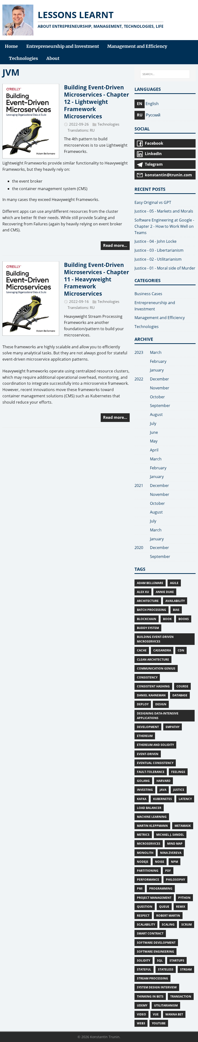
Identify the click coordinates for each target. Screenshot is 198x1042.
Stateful (144, 969)
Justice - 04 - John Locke (155, 241)
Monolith (145, 853)
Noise (159, 862)
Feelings (178, 772)
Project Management (154, 898)
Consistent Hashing (153, 686)
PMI (139, 888)
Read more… (115, 245)
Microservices (148, 844)
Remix (180, 907)
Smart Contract (150, 933)
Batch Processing (151, 610)
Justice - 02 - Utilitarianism (158, 259)
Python (184, 898)
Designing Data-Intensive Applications (157, 715)
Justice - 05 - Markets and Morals (163, 211)
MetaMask (183, 826)
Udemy (142, 1005)
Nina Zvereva (170, 853)
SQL (160, 960)
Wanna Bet (174, 1014)
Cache (142, 650)
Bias (176, 610)
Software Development (156, 943)
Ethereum (145, 736)
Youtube (159, 1023)
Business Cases (148, 293)
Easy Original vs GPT (152, 202)
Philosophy (175, 880)
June (154, 432)
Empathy (172, 727)
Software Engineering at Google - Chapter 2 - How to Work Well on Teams (164, 226)
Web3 (141, 1023)
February (158, 361)
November (159, 388)
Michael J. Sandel (170, 835)
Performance (148, 880)
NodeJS (142, 862)
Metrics (143, 835)
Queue (164, 907)
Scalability (146, 924)
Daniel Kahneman (151, 695)
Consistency (147, 677)
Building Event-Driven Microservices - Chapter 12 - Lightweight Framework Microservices (96, 101)
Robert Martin (168, 916)
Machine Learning (152, 817)
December (159, 379)
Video (141, 1014)
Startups (177, 960)
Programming (160, 888)
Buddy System (148, 628)
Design (160, 704)
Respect (143, 916)
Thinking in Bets (150, 996)
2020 (138, 547)
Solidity (143, 960)
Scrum (186, 924)
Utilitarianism (166, 1005)
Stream (186, 969)
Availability (175, 601)
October (157, 397)
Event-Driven (147, 754)
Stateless (165, 969)
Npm (174, 862)
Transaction (180, 996)
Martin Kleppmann (152, 826)
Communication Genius (156, 668)
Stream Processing (152, 978)
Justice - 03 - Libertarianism (159, 250)
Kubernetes (162, 799)
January (157, 370)
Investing (145, 790)
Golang (143, 781)
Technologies (108, 124)
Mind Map (175, 844)
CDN (181, 650)
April (154, 450)
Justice (178, 790)
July (153, 423)
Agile (174, 583)
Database (179, 695)
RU (92, 130)
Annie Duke (165, 592)
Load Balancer (149, 808)
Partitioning (147, 871)
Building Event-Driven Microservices (155, 639)
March (156, 352)
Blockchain (146, 619)
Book (167, 619)
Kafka (141, 799)
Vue (156, 1014)
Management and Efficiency (159, 317)
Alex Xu (143, 592)
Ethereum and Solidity (155, 745)
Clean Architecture (153, 659)
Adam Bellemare (150, 583)
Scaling (168, 924)
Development (148, 727)
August (156, 414)
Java (163, 790)
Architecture (148, 601)
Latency (185, 799)
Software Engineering (155, 951)
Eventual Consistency (155, 763)
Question (144, 907)
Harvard (163, 781)
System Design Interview (157, 987)
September (160, 405)
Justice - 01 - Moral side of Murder (164, 268)
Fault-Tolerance (150, 772)
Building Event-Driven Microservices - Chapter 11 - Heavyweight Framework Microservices (96, 279)
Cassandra (162, 650)
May (153, 441)
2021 (138, 485)
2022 (138, 379)
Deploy (142, 704)
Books (183, 619)
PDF (168, 871)
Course (182, 686)
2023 (138, 352)
